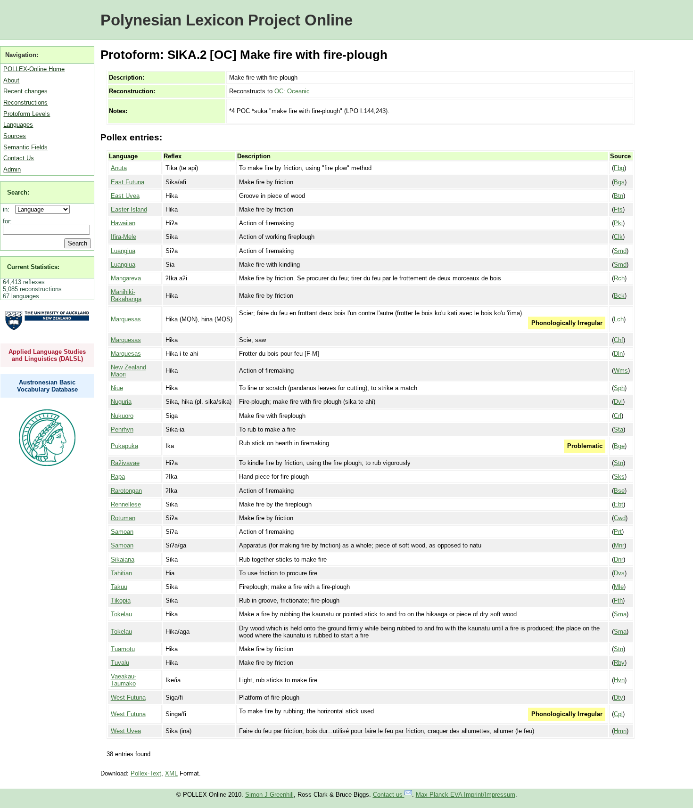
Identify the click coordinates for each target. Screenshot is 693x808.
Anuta (119, 167)
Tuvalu (120, 662)
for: (7, 221)
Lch (619, 319)
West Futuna (128, 697)
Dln (618, 353)
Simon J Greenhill (269, 794)
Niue (117, 388)
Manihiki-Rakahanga (126, 295)
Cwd (620, 518)
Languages (18, 124)
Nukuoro (122, 415)
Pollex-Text (146, 773)
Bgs (619, 182)
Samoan (122, 531)
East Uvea (125, 195)
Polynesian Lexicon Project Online (226, 20)
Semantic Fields (25, 147)
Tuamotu (123, 649)
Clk (618, 236)
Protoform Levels (26, 113)
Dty (618, 697)
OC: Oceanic (292, 91)
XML (171, 773)
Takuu (119, 586)
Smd (620, 250)
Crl (617, 415)
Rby (619, 662)
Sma (620, 614)
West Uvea (126, 731)
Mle (619, 586)
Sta (618, 429)
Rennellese (126, 504)
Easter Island (129, 209)
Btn (618, 195)
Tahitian (121, 573)
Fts (618, 209)
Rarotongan (126, 490)
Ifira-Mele (123, 236)
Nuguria (121, 401)
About (11, 80)
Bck (619, 295)
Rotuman (123, 518)
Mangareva (126, 278)
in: (8, 209)
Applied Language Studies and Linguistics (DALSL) (47, 355)
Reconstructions (25, 102)
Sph (619, 388)
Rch (619, 278)
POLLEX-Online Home (34, 69)
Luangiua (123, 250)
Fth (618, 600)
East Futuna (127, 182)
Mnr (619, 545)
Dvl (618, 401)
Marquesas (126, 319)
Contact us (388, 794)
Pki (618, 223)
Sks (619, 476)
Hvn (619, 680)
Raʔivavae (125, 462)
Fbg (619, 167)
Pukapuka (124, 445)
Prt (618, 531)
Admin (12, 169)
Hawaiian (123, 223)
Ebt (618, 504)
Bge (619, 445)
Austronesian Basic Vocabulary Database (47, 386)
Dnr (618, 559)
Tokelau (121, 614)
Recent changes (25, 91)
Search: (18, 192)
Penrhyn (122, 429)
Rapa (118, 476)
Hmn (620, 731)
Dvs (619, 573)
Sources (14, 135)
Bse (619, 490)
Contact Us (18, 158)
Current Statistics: (33, 266)
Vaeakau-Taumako (123, 680)
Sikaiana (122, 559)
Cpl (618, 714)
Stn (618, 462)
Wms (621, 370)
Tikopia (121, 600)
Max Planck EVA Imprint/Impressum (465, 794)
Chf (618, 339)
